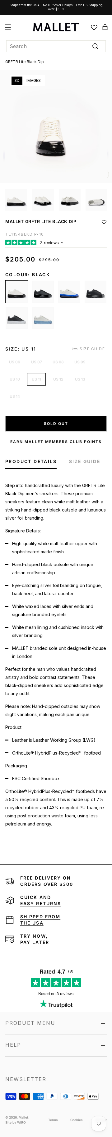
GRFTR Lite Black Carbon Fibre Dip (95, 291)
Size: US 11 (20, 349)
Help (13, 1045)
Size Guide (92, 349)
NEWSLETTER (25, 1079)
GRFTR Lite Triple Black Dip (43, 291)
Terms (53, 1120)
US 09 (80, 362)
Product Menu (30, 1023)
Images (33, 80)
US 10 (15, 379)
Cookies (76, 1120)
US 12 (58, 379)
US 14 (15, 396)
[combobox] (56, 46)
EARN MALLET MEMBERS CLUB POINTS (56, 441)
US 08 (58, 362)
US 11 (36, 379)
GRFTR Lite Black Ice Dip (16, 318)
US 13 (80, 379)
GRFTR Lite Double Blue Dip (69, 291)
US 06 (14, 362)
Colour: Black (27, 274)
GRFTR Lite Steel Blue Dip (43, 318)
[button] (104, 222)
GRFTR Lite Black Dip (16, 291)
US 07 (36, 362)
